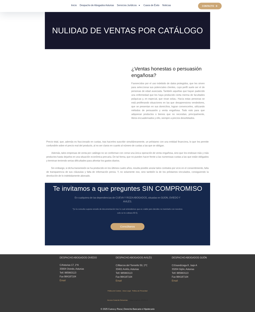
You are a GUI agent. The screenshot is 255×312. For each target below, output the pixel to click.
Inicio (74, 5)
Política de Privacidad (139, 291)
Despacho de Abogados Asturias (97, 5)
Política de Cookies (115, 291)
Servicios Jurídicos (127, 5)
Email (63, 280)
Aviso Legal (127, 291)
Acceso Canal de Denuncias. (117, 300)
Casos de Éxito (151, 5)
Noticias (166, 5)
